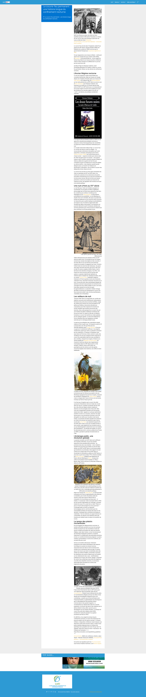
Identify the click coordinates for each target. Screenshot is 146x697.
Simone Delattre (96, 80)
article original (97, 643)
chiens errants (93, 396)
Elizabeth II (77, 58)
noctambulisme (78, 593)
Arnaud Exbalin (78, 41)
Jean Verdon (77, 80)
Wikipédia (88, 40)
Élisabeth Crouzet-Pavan (90, 340)
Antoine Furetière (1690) (80, 154)
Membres (117, 2)
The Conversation (96, 642)
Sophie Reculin (89, 492)
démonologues (87, 194)
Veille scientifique (131, 2)
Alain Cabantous (79, 83)
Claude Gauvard (91, 327)
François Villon (83, 277)
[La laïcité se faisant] (94, 662)
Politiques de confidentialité (96, 691)
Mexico (90, 458)
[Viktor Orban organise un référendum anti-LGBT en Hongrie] (73, 662)
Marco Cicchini (80, 456)
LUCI (4, 2)
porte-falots (83, 422)
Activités (123, 2)
